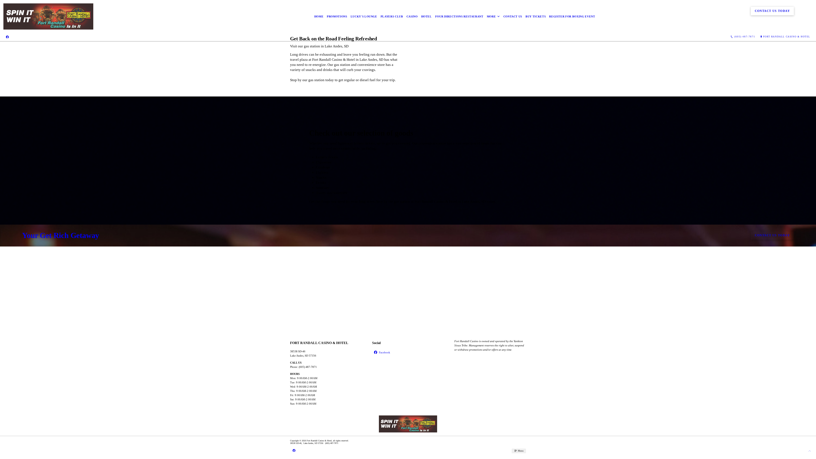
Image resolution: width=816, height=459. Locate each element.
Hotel (426, 16)
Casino (412, 16)
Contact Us (512, 16)
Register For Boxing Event (572, 16)
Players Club (392, 16)
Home (319, 16)
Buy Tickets (536, 16)
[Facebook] (7, 36)
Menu (520, 450)
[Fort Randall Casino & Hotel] (48, 16)
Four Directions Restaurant (459, 16)
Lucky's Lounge (364, 16)
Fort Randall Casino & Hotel (786, 36)
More (491, 16)
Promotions (337, 16)
